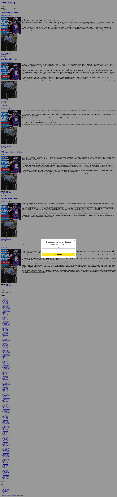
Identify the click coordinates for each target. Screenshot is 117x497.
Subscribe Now (58, 254)
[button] (58, 243)
